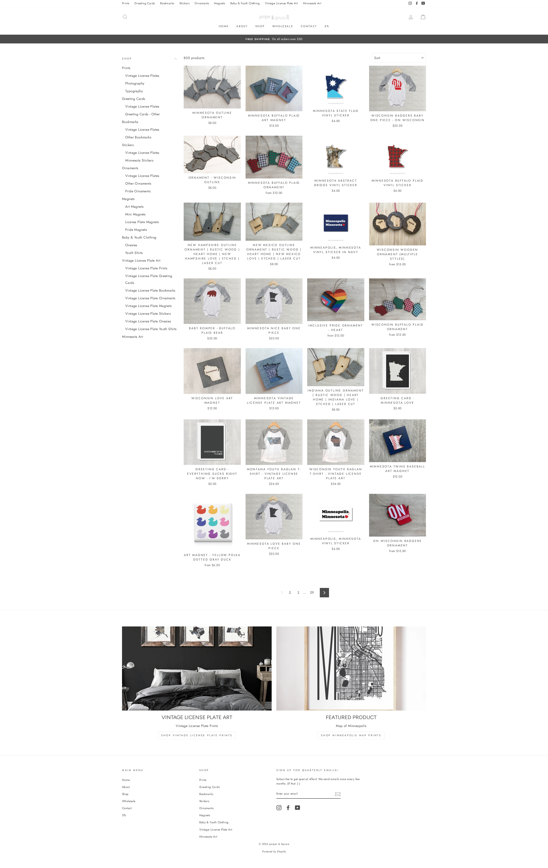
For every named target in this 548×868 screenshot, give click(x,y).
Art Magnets (134, 206)
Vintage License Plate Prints (146, 268)
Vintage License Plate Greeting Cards (148, 279)
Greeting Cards (144, 3)
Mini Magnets (135, 214)
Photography (134, 83)
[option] (274, 39)
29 (312, 592)
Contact (309, 26)
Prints (125, 3)
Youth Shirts (134, 252)
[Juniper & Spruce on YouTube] (297, 807)
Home (224, 26)
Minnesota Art (312, 3)
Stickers (184, 3)
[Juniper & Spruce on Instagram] (278, 807)
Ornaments (202, 3)
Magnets (219, 3)
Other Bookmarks (138, 137)
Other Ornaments (138, 183)
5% (327, 26)
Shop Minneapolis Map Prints (351, 735)
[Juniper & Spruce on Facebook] (288, 807)
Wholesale (282, 26)
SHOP (127, 59)
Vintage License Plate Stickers (148, 313)
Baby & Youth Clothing (245, 3)
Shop (260, 26)
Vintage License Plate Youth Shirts (151, 328)
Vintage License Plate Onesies (148, 321)
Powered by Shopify (274, 851)
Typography (134, 91)
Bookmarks (167, 3)
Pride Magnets (136, 229)
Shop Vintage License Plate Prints (196, 735)
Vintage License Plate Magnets (148, 305)
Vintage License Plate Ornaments (150, 298)
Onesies (131, 245)
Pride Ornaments (137, 191)
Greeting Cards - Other (142, 114)
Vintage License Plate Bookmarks (150, 290)
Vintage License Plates (142, 75)
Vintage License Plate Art (281, 3)
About (242, 26)
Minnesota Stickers (139, 160)
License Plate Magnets (142, 222)
